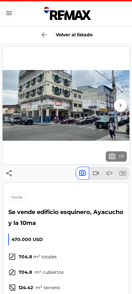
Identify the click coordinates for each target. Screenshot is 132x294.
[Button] (9, 13)
